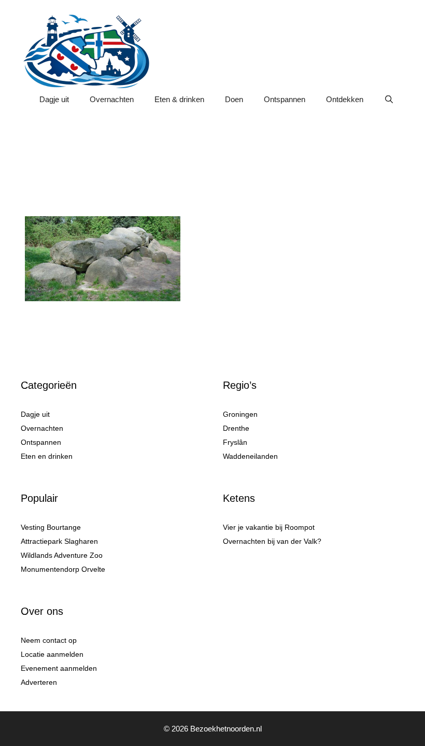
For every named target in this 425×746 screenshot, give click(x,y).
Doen (234, 99)
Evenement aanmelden (59, 668)
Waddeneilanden (250, 456)
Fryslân (235, 442)
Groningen (240, 414)
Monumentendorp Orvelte (63, 569)
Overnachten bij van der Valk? (272, 541)
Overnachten (112, 99)
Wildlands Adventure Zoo (62, 555)
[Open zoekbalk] (389, 99)
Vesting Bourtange (51, 527)
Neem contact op (49, 640)
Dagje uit (54, 99)
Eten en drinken (47, 456)
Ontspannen (284, 99)
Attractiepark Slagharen (59, 541)
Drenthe (236, 428)
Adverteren (39, 682)
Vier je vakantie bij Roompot (269, 527)
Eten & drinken (179, 99)
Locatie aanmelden (52, 654)
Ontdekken (344, 99)
